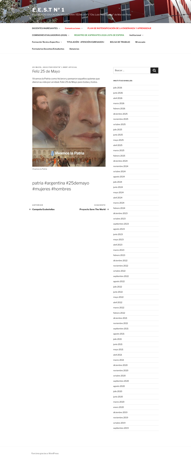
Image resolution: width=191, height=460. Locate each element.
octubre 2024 (119, 171)
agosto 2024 (119, 176)
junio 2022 (118, 292)
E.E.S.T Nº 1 (48, 10)
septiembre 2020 (121, 381)
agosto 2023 (119, 229)
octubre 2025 (119, 124)
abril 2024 (117, 197)
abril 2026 (117, 98)
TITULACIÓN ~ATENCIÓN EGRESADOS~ (86, 42)
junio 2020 (118, 396)
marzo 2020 (118, 402)
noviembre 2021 (120, 323)
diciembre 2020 (120, 365)
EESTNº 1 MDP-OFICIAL (65, 67)
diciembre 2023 (120, 213)
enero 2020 (118, 407)
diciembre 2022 (120, 260)
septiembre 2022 (121, 276)
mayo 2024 (118, 192)
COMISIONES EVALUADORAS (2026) (49, 35)
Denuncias (74, 49)
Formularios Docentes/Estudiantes (48, 49)
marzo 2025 (118, 150)
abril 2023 (117, 244)
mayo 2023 (118, 239)
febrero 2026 (119, 108)
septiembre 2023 (121, 224)
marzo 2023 (118, 250)
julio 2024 (117, 182)
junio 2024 (118, 187)
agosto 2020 (119, 386)
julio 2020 (117, 391)
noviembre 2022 (120, 265)
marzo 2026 (118, 103)
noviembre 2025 (120, 119)
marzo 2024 (118, 203)
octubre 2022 (119, 271)
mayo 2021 (118, 349)
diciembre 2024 (120, 161)
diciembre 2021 (120, 318)
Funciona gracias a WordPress (45, 453)
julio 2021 (117, 339)
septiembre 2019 (121, 428)
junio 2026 (118, 93)
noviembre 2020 (120, 370)
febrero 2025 (119, 156)
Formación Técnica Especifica (46, 42)
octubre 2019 (119, 423)
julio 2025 (117, 129)
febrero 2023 (119, 255)
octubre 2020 (119, 375)
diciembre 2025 (120, 114)
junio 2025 (118, 134)
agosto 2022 (119, 281)
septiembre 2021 (120, 328)
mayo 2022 (118, 297)
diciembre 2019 (120, 412)
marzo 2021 (118, 360)
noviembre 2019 (120, 417)
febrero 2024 (119, 208)
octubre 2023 (119, 218)
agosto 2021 (118, 334)
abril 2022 (117, 302)
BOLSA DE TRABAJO (120, 42)
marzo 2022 (118, 307)
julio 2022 (117, 286)
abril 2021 (117, 355)
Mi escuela (140, 42)
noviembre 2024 (120, 166)
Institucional (135, 35)
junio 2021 (117, 344)
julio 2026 (117, 87)
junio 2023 (118, 234)
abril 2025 (117, 145)
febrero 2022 (119, 313)
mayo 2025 (118, 140)
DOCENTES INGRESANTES (45, 28)
